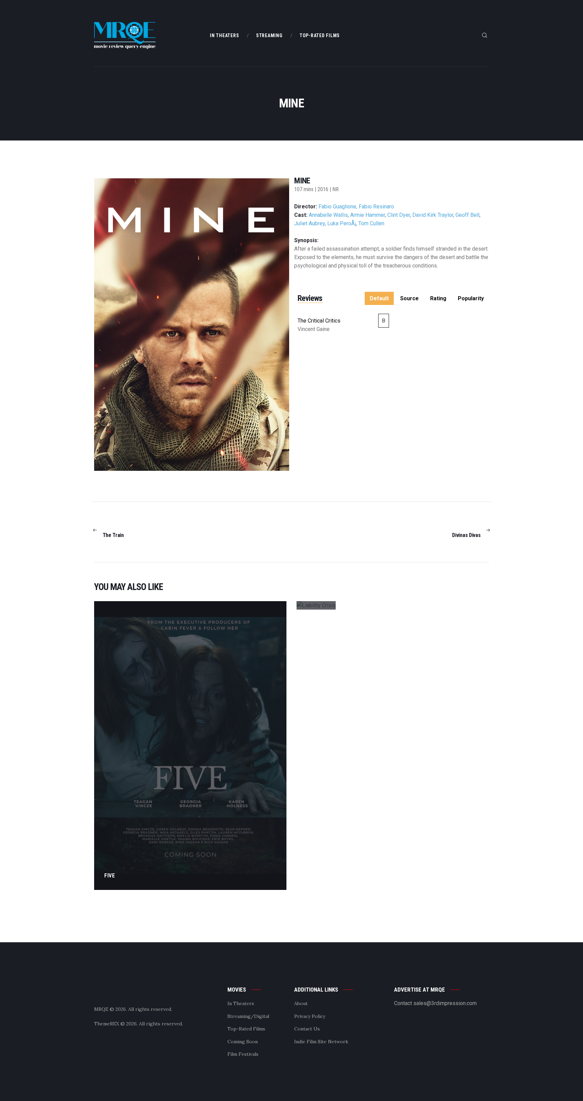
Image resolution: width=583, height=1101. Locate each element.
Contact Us (307, 1029)
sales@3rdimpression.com (445, 1003)
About (301, 1003)
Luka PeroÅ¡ (341, 223)
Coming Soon (242, 1042)
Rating (438, 298)
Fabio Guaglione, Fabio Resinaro (356, 206)
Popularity (471, 298)
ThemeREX (106, 1024)
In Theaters (240, 1003)
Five (109, 875)
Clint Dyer (398, 215)
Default (379, 298)
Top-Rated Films (246, 1029)
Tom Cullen (371, 223)
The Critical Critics (319, 320)
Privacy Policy (309, 1016)
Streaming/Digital (248, 1016)
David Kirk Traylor (432, 215)
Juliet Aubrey (309, 223)
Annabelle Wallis (328, 215)
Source (409, 298)
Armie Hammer (367, 215)
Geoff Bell (467, 215)
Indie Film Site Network (321, 1042)
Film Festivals (242, 1054)
